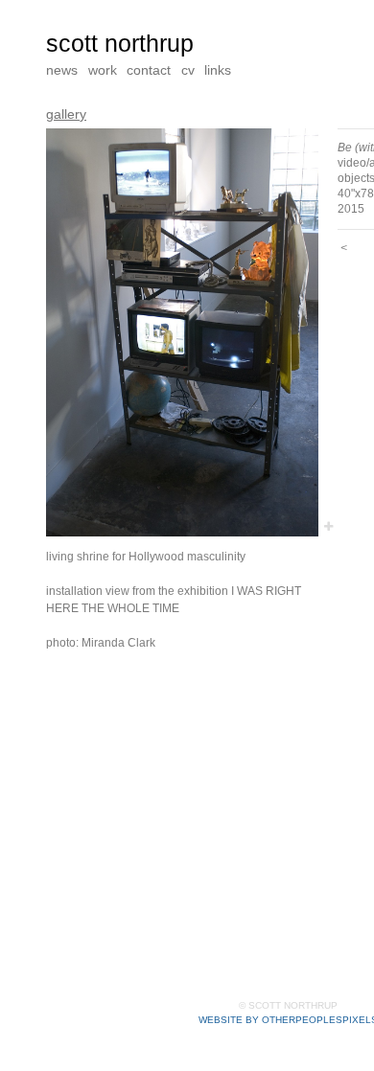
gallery (65, 113)
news (62, 69)
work (103, 69)
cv (191, 69)
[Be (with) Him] (182, 332)
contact (151, 69)
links (220, 69)
